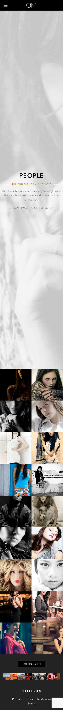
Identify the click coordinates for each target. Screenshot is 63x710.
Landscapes (44, 699)
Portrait (17, 699)
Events (31, 703)
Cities (29, 699)
